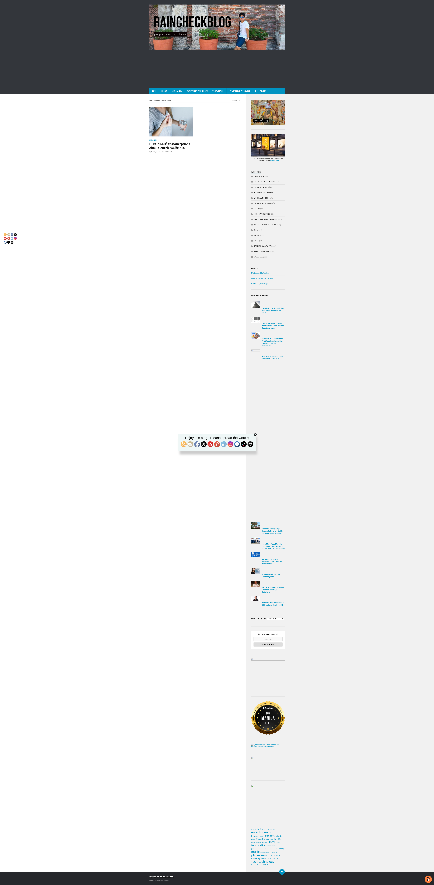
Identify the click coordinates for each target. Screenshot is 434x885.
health (271, 839)
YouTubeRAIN (218, 91)
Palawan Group (275, 852)
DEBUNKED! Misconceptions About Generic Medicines (169, 146)
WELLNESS (153, 140)
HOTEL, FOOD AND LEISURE (265, 219)
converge (270, 829)
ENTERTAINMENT (261, 198)
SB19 (262, 858)
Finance (255, 836)
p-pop (267, 852)
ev (273, 833)
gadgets (278, 836)
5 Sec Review (261, 91)
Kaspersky (259, 849)
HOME (154, 91)
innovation (259, 845)
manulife (275, 849)
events (277, 833)
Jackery (278, 846)
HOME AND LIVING (262, 214)
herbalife (277, 839)
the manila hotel (257, 865)
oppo (263, 852)
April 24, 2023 (154, 152)
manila (269, 849)
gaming (253, 839)
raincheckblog (165, 877)
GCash (258, 839)
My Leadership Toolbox (239, 91)
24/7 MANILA (177, 91)
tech (254, 861)
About (164, 91)
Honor (253, 842)
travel (265, 865)
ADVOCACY (259, 176)
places (255, 855)
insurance (271, 846)
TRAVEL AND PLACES (262, 251)
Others (256, 230)
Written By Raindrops (197, 91)
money (281, 848)
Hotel (271, 841)
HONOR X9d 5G (261, 842)
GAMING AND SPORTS (263, 203)
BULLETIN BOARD (261, 187)
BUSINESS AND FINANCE (264, 192)
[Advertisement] (217, 66)
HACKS (257, 208)
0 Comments (167, 152)
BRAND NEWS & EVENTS (264, 182)
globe (263, 839)
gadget (269, 835)
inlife (278, 842)
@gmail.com (274, 160)
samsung (255, 858)
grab (267, 839)
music (255, 851)
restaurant (275, 855)
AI (255, 829)
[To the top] (282, 872)
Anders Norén (163, 880)
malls (264, 849)
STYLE (256, 241)
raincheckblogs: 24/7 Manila (262, 278)
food (262, 836)
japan (253, 849)
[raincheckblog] (217, 27)
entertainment (261, 832)
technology (266, 861)
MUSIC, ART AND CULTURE (265, 225)
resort (265, 855)
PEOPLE (257, 235)
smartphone (269, 858)
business (261, 829)
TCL (278, 858)
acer (252, 829)
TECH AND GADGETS (262, 246)
